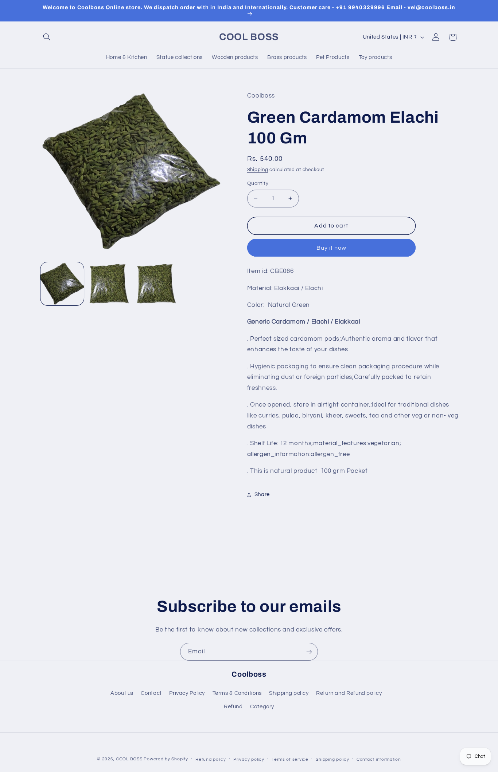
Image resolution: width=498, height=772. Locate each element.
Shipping (257, 170)
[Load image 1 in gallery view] (62, 283)
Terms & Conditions (237, 693)
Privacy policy (248, 759)
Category (262, 706)
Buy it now (331, 248)
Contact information (379, 759)
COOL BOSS (129, 759)
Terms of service (290, 759)
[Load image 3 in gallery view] (156, 283)
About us (121, 693)
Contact (151, 693)
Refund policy (210, 759)
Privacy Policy (187, 693)
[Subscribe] (309, 652)
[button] (47, 37)
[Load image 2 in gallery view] (109, 283)
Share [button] (262, 494)
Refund (233, 706)
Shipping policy (288, 693)
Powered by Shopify (166, 759)
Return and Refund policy (349, 693)
